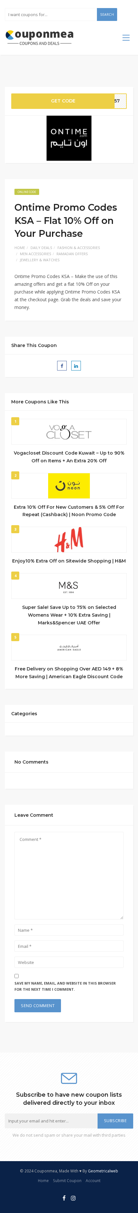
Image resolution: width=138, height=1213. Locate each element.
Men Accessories (35, 253)
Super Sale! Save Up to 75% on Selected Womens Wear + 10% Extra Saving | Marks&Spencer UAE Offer (69, 615)
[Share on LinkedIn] (76, 366)
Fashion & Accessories (78, 247)
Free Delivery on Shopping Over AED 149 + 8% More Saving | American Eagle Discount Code (69, 672)
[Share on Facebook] (62, 366)
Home (19, 247)
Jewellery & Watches (39, 259)
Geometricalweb (103, 1170)
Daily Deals (41, 247)
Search (107, 14)
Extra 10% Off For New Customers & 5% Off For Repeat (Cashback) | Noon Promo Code (69, 511)
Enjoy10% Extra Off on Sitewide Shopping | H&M (69, 561)
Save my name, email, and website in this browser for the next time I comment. (65, 986)
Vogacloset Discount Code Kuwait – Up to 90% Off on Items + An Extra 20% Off (69, 457)
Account (93, 1180)
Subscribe (115, 1120)
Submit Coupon (67, 1180)
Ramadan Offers (72, 253)
